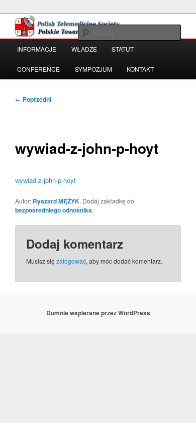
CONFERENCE (38, 69)
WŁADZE (84, 49)
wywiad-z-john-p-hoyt (45, 180)
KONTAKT (140, 69)
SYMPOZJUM (93, 69)
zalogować (71, 261)
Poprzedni (33, 99)
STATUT (123, 49)
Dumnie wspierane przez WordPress (98, 312)
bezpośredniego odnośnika (53, 210)
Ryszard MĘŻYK (56, 200)
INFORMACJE (36, 49)
